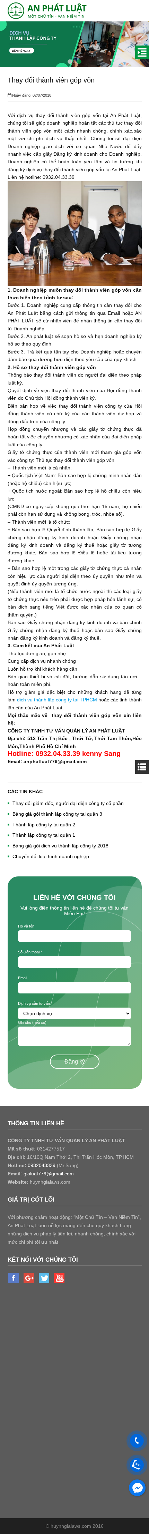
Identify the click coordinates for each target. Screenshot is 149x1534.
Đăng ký (74, 1062)
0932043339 (41, 1165)
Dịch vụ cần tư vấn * (35, 1003)
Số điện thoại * (30, 952)
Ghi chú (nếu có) (32, 1022)
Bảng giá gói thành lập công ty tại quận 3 (57, 814)
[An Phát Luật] (48, 10)
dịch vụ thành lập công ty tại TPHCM (57, 699)
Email (22, 978)
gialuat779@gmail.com (49, 1173)
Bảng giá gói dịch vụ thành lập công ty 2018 (60, 845)
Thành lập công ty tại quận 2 (43, 824)
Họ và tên (26, 926)
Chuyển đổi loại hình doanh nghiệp (50, 856)
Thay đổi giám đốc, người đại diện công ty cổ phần (68, 803)
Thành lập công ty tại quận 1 (43, 835)
